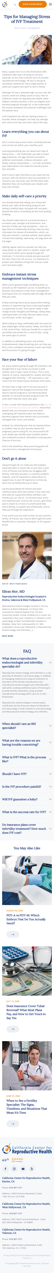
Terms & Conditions (24, 1255)
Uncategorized (33, 28)
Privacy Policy (9, 1255)
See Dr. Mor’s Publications (14, 583)
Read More (7, 636)
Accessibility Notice (41, 1255)
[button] (50, 4)
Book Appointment (32, 4)
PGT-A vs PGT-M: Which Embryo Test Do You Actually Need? (26, 919)
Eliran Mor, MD (13, 591)
